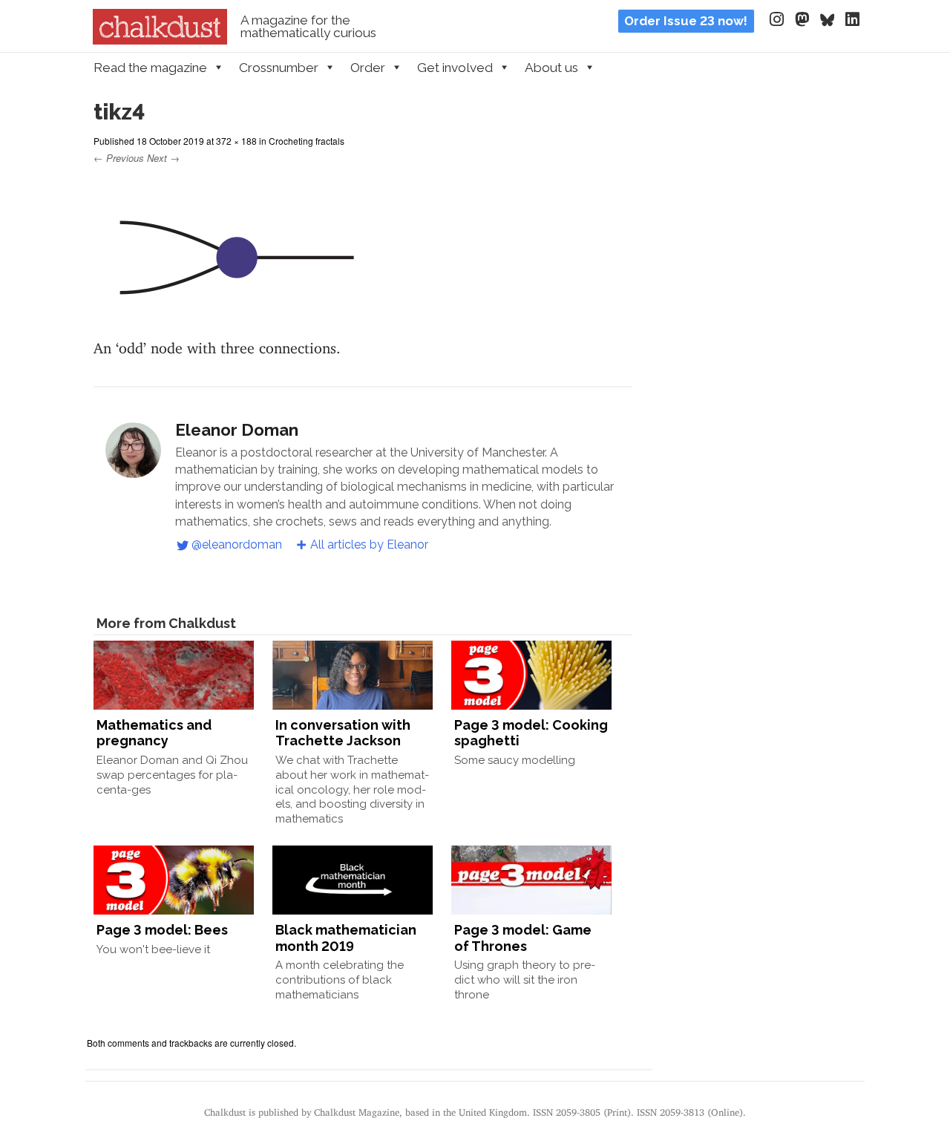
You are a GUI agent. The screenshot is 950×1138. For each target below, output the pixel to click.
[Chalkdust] (160, 40)
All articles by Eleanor (369, 544)
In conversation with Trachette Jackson (342, 733)
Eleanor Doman (236, 429)
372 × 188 (236, 140)
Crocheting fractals (306, 140)
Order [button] (367, 67)
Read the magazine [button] (150, 67)
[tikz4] (232, 320)
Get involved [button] (455, 67)
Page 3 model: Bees (162, 930)
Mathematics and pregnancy (154, 733)
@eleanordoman (236, 544)
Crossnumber (278, 67)
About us (551, 67)
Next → (163, 158)
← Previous (119, 158)
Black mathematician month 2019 (345, 938)
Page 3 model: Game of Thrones (523, 938)
